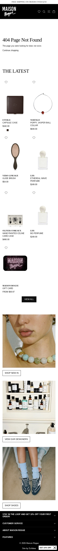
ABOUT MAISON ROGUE (14, 530)
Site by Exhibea (29, 548)
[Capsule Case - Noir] (4, 130)
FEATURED (8, 537)
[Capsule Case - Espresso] (8, 130)
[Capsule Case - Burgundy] (11, 130)
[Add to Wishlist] (6, 82)
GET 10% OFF (45, 548)
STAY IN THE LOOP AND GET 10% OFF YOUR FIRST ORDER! (27, 515)
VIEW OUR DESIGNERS (16, 439)
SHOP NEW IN (12, 373)
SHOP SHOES (11, 505)
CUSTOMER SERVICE (13, 523)
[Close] (55, 548)
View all (29, 299)
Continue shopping (10, 50)
